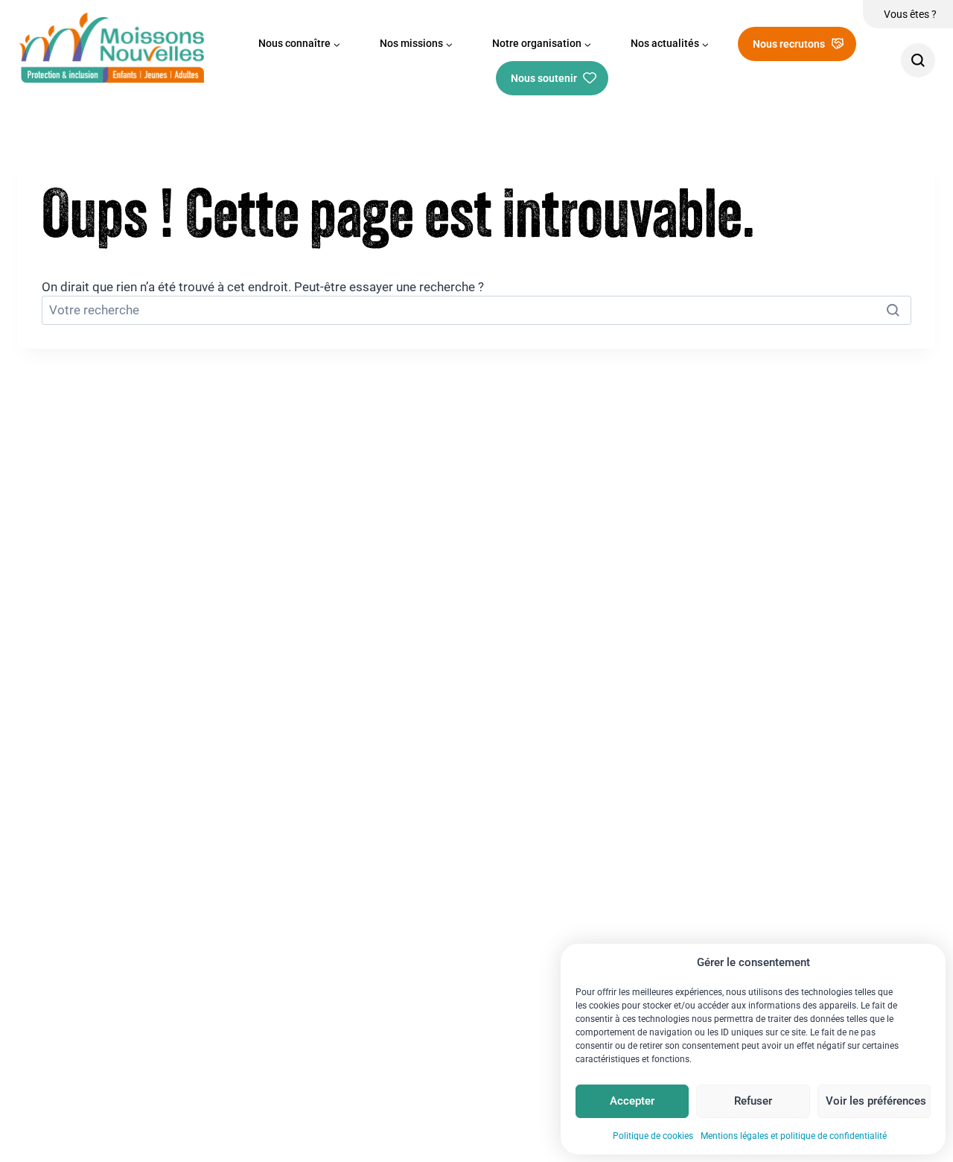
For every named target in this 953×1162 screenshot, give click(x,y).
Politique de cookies (653, 1136)
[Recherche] (918, 60)
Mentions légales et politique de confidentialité (794, 1136)
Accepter (632, 1101)
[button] (299, 44)
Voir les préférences (876, 1101)
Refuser (753, 1101)
